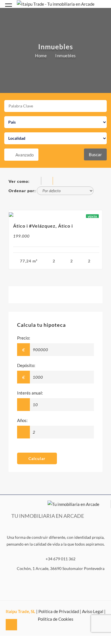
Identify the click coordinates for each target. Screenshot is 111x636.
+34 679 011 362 (60, 558)
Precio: (23, 337)
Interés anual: (30, 392)
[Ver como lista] (48, 181)
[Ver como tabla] (59, 181)
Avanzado (24, 154)
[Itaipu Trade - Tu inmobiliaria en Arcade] (55, 3)
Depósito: (26, 365)
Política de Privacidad (58, 611)
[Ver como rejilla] (36, 181)
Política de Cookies (55, 619)
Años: (22, 420)
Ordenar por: (22, 190)
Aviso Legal (92, 611)
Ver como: (19, 181)
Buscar (95, 154)
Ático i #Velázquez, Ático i (43, 225)
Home (41, 55)
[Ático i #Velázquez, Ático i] (55, 214)
